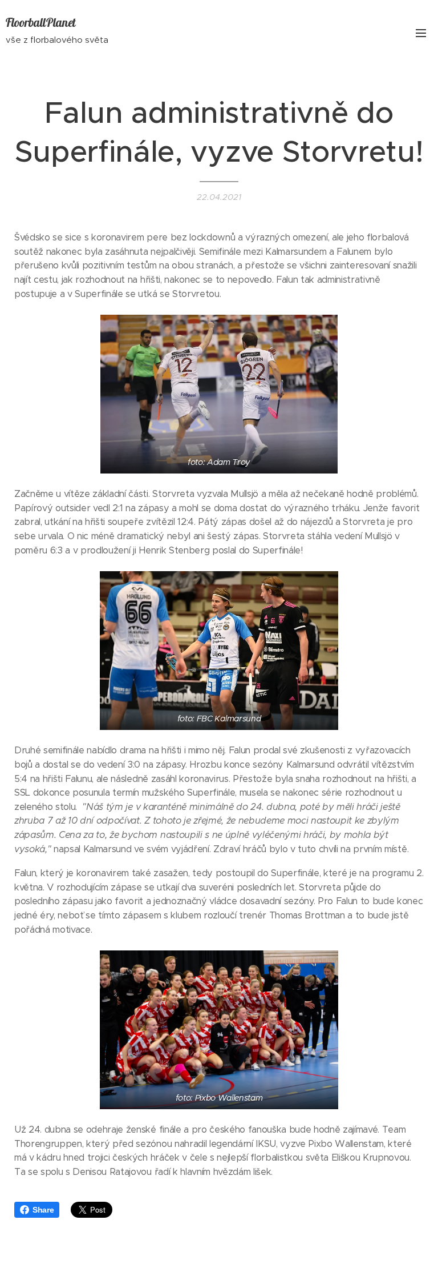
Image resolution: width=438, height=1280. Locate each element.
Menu (420, 32)
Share (43, 1209)
